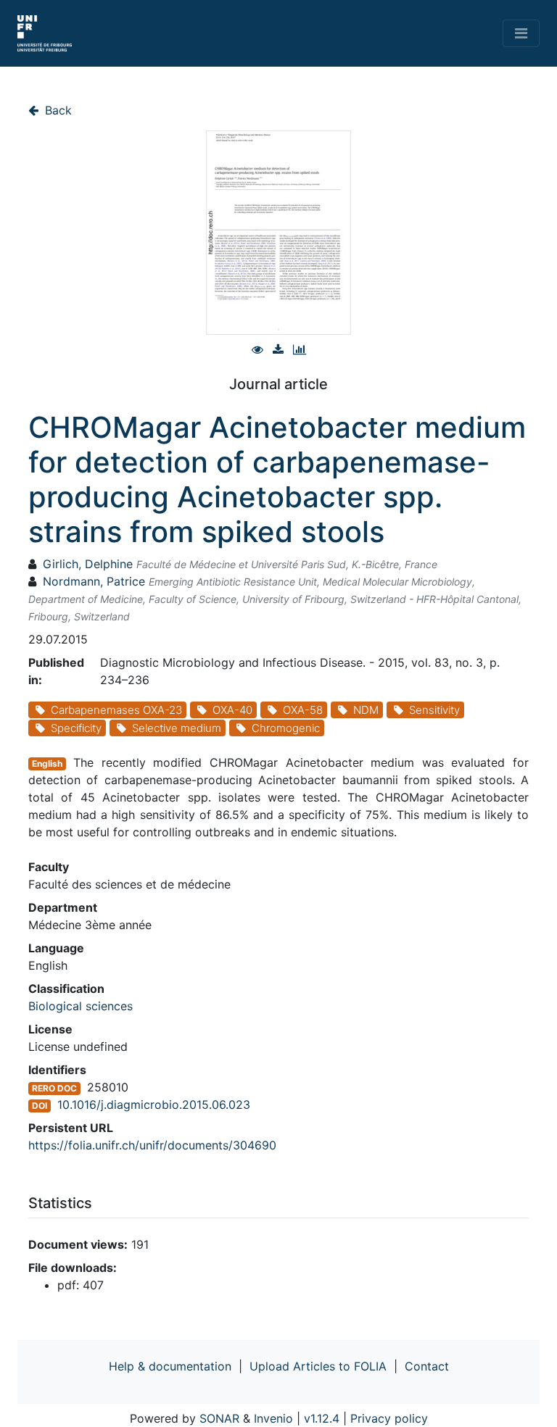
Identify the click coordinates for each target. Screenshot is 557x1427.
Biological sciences (80, 1006)
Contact (427, 1366)
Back (56, 110)
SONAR (219, 1418)
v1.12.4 (321, 1418)
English (47, 763)
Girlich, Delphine (88, 564)
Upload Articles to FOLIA (318, 1366)
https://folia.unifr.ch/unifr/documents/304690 (152, 1145)
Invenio (273, 1418)
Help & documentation (170, 1366)
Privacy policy (389, 1418)
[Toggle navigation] (521, 33)
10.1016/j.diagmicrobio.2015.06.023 (153, 1104)
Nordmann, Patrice (94, 581)
